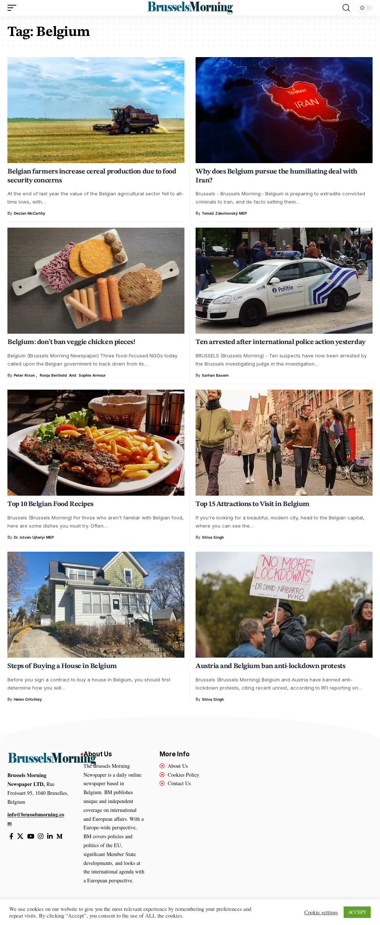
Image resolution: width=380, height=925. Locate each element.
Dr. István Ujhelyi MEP (34, 537)
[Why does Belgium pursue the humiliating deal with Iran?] (284, 110)
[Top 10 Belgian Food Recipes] (95, 443)
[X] (20, 836)
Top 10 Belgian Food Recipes (50, 504)
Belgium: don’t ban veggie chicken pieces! (71, 342)
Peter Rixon (24, 375)
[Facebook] (11, 836)
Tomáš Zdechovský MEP (224, 213)
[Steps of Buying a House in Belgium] (95, 605)
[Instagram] (40, 836)
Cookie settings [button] (321, 912)
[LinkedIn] (50, 836)
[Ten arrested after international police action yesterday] (284, 281)
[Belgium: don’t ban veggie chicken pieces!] (95, 281)
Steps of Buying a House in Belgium (62, 666)
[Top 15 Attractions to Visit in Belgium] (284, 443)
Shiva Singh (213, 537)
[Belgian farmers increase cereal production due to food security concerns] (95, 110)
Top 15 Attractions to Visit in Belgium (252, 504)
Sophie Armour (92, 375)
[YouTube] (30, 836)
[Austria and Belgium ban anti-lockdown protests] (284, 605)
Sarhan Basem (215, 375)
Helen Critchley (28, 699)
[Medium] (60, 836)
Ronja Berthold (53, 375)
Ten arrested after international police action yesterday (281, 342)
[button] (13, 8)
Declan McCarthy (29, 213)
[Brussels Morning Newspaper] (190, 8)
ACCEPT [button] (357, 912)
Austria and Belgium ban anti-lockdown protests (270, 666)
